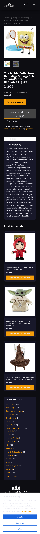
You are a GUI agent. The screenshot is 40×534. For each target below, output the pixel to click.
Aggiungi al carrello (15, 102)
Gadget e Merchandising (21, 18)
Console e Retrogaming (14, 411)
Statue (8, 473)
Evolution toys (11, 418)
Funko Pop (10, 425)
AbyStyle (11, 431)
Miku (7, 445)
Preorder (9, 459)
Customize (20, 523)
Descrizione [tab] (11, 139)
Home (6, 18)
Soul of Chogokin (12, 466)
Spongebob (29, 129)
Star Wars (9, 469)
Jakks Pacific (12, 441)
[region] (20, 513)
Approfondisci (27, 511)
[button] (32, 29)
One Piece (9, 455)
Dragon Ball (10, 414)
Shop (10, 18)
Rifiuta (20, 529)
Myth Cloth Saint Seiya (14, 452)
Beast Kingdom (11, 407)
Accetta (20, 517)
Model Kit (9, 448)
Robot (8, 462)
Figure (8, 421)
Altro (9, 434)
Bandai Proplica (13, 438)
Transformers (11, 476)
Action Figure (10, 404)
